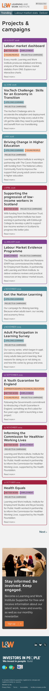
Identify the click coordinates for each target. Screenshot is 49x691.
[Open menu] (45, 7)
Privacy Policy (6, 687)
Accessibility (24, 687)
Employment (27, 51)
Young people (12, 55)
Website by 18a (6, 684)
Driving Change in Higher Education (24, 143)
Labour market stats (26, 12)
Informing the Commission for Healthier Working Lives (24, 436)
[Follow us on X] (45, 645)
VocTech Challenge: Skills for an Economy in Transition (24, 93)
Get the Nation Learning (23, 294)
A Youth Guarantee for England (21, 382)
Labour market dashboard (24, 46)
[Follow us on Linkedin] (36, 645)
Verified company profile (38, 687)
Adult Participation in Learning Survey (21, 334)
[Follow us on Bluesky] (40, 645)
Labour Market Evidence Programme (23, 249)
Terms (15, 687)
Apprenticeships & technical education (24, 389)
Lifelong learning (14, 102)
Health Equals (14, 488)
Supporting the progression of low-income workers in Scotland (19, 198)
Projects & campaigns (31, 55)
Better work (11, 51)
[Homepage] (15, 5)
